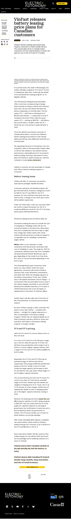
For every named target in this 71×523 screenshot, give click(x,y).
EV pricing (5, 30)
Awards (67, 8)
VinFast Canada (4, 33)
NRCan (16, 244)
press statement (34, 160)
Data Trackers (6, 8)
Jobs (60, 8)
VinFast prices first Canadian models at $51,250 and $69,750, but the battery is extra (31, 448)
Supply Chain (44, 8)
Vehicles (17, 8)
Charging (33, 8)
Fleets (25, 8)
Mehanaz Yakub (35, 40)
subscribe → (62, 3)
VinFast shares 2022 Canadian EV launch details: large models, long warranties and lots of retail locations (31, 459)
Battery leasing (4, 23)
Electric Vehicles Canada (4, 27)
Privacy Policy (8, 513)
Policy (53, 8)
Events (3, 12)
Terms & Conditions (19, 513)
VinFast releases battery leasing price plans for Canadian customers (30, 27)
